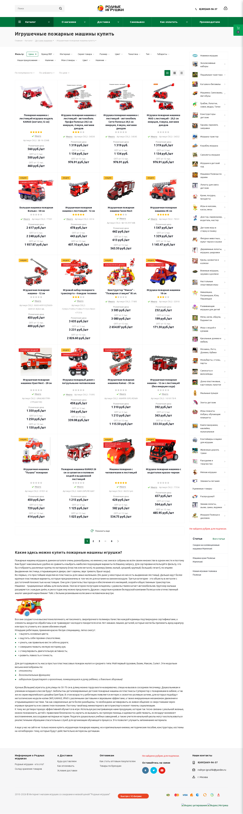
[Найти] (60, 8)
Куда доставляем (67, 761)
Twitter (153, 770)
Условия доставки (67, 770)
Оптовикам (107, 755)
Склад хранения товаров (28, 769)
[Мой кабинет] (225, 8)
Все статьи (219, 538)
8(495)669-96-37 (208, 9)
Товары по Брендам (110, 766)
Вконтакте (145, 770)
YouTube (162, 770)
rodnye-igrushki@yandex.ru (212, 770)
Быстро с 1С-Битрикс (131, 796)
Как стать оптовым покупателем (118, 761)
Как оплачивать (65, 766)
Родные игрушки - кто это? (29, 764)
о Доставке (64, 755)
